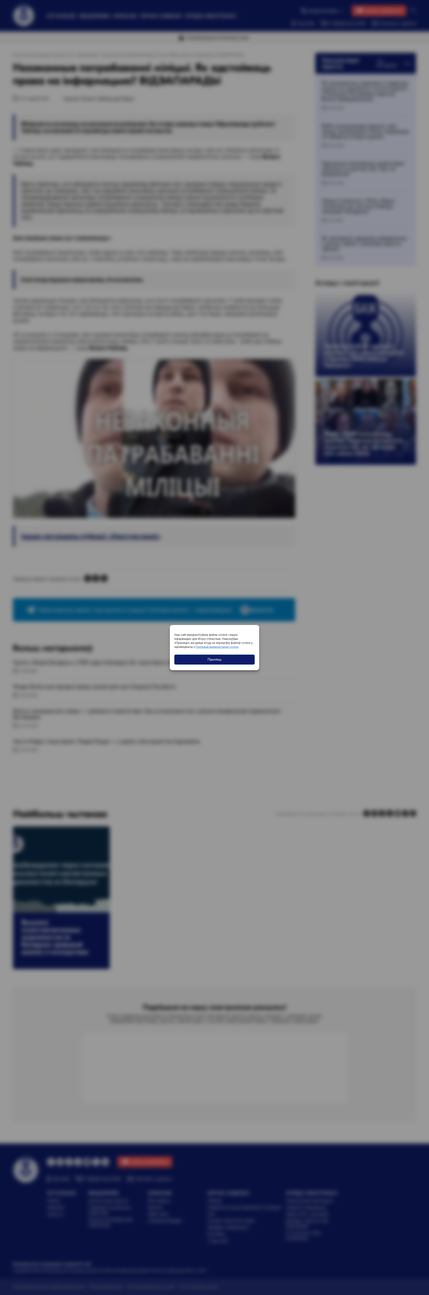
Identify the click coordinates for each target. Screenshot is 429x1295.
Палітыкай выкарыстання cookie (216, 647)
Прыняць (215, 659)
